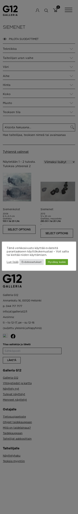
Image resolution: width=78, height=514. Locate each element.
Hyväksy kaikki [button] (57, 262)
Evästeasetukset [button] (31, 262)
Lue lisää (12, 261)
